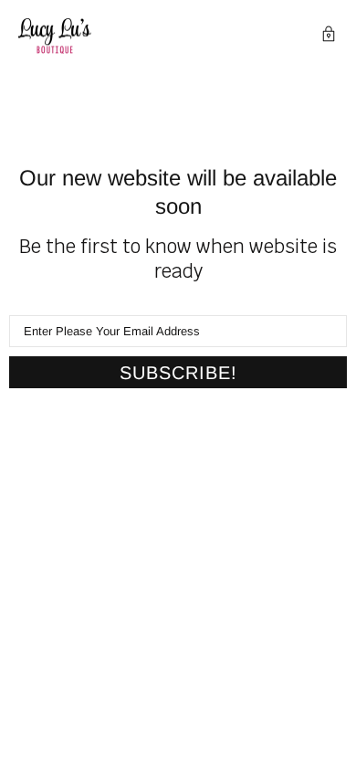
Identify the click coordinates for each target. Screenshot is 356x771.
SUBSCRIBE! (178, 373)
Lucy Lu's (54, 36)
